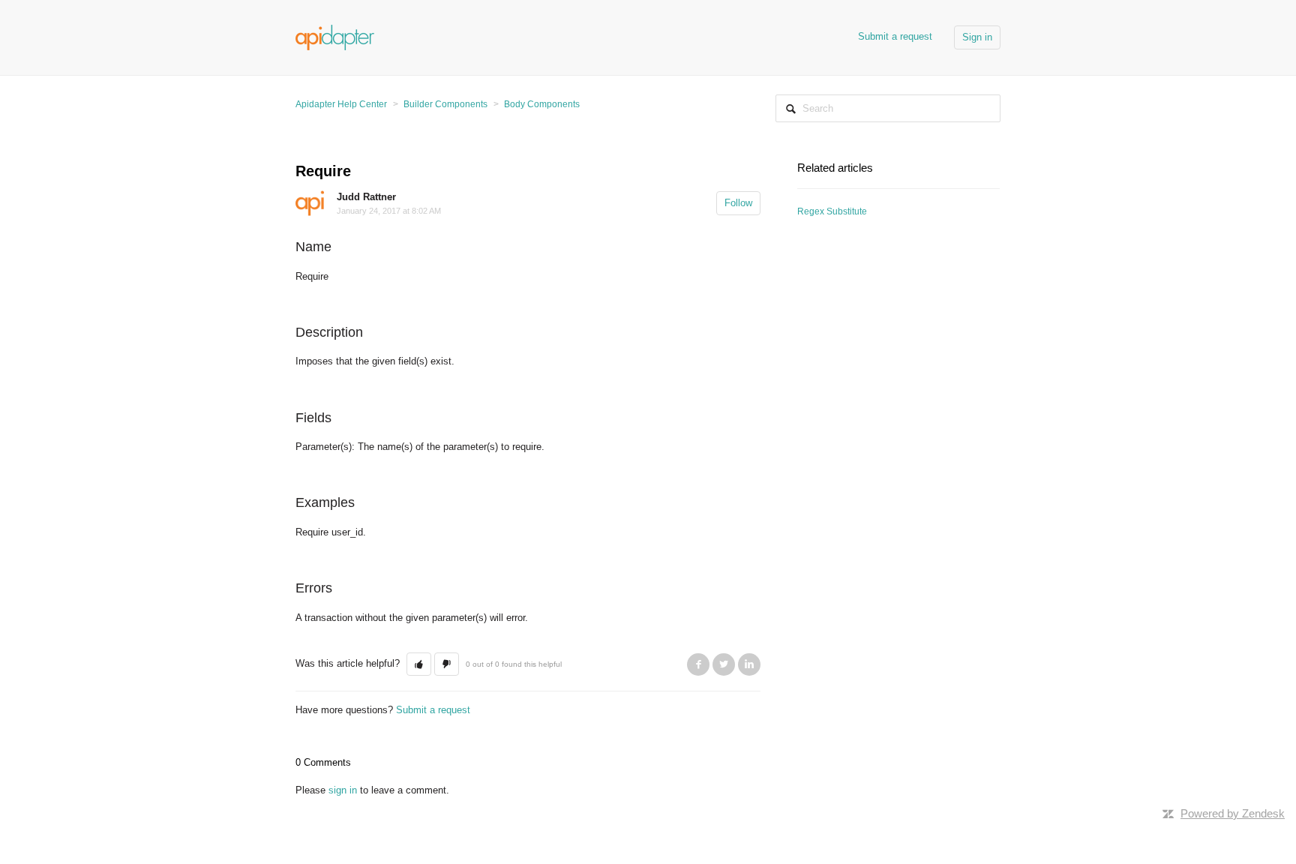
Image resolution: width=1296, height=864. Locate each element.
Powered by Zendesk (1232, 813)
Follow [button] (738, 202)
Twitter (723, 664)
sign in (342, 790)
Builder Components (446, 104)
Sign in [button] (977, 37)
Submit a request (895, 36)
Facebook (698, 664)
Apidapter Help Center (341, 104)
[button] (418, 664)
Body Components (542, 104)
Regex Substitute (832, 211)
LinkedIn (749, 664)
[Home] (335, 36)
